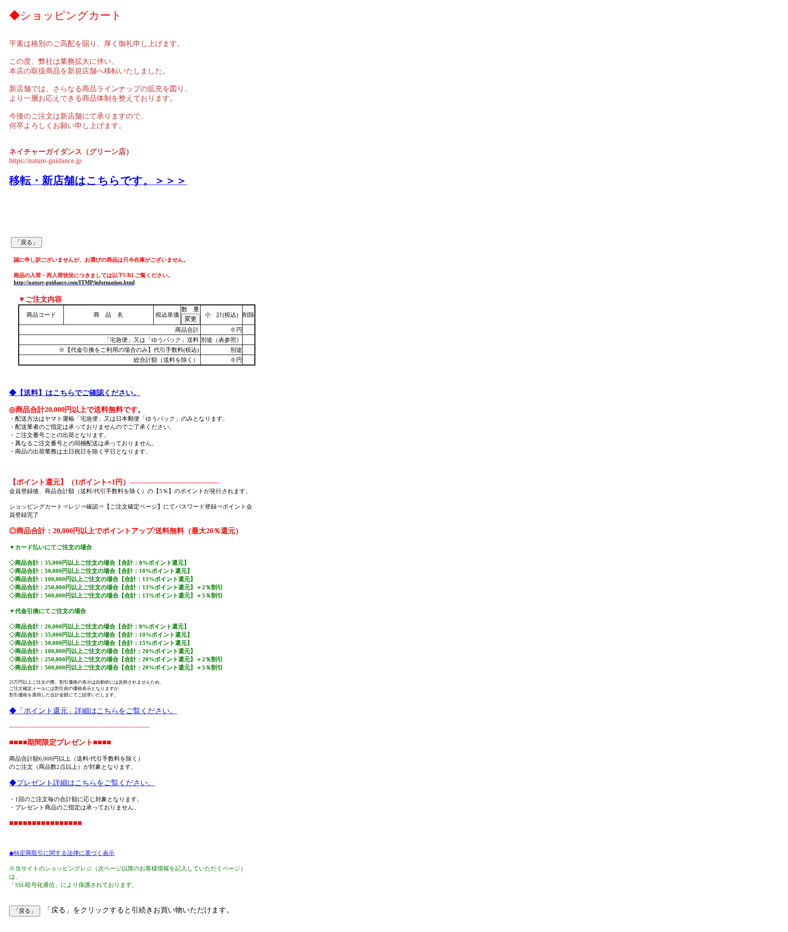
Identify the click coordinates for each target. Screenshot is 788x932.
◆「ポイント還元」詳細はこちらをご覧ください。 (93, 711)
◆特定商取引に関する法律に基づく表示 (61, 853)
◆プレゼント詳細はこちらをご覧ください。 (82, 783)
